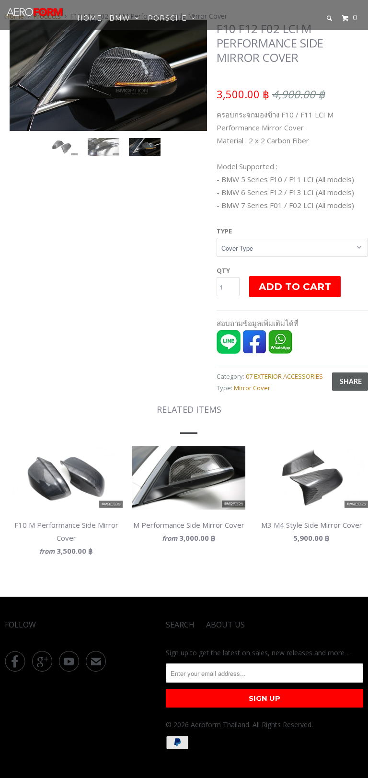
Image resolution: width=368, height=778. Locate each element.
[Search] (330, 18)
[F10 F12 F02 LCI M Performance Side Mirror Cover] (166, 75)
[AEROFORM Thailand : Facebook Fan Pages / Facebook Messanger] (254, 351)
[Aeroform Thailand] (34, 12)
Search (180, 624)
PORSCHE (170, 18)
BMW (122, 18)
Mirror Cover (252, 387)
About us (225, 624)
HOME (89, 18)
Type (224, 231)
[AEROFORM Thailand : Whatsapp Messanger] (280, 351)
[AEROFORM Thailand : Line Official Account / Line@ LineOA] (229, 351)
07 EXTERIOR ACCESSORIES (284, 376)
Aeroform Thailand (220, 724)
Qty (223, 270)
